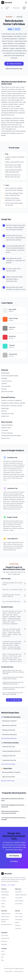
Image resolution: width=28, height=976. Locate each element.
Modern (17, 922)
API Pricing (4, 941)
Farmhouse (18, 928)
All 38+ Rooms (19, 916)
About (2, 951)
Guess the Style (5, 916)
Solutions (3, 897)
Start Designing (14, 855)
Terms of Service (18, 971)
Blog (2, 960)
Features (3, 900)
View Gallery (14, 861)
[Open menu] (26, 2)
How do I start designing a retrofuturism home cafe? (12, 806)
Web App (3, 885)
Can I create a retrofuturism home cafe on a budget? (13, 818)
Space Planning (19, 900)
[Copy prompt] (24, 583)
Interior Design (5, 891)
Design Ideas (7, 7)
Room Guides (18, 903)
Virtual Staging (5, 894)
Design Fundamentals (20, 894)
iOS (8, 885)
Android (12, 885)
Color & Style (18, 897)
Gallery (3, 903)
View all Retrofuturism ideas (9, 738)
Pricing (3, 906)
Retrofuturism (16, 8)
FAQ (2, 957)
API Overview (4, 935)
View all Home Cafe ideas (8, 764)
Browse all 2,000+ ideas (7, 780)
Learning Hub (18, 891)
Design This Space (15, 63)
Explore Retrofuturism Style (14, 68)
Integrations (4, 944)
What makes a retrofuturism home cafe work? (12, 799)
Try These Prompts (15, 700)
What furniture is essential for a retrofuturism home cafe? (10, 812)
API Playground (5, 938)
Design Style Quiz (5, 913)
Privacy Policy (8, 971)
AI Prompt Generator (6, 924)
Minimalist (17, 925)
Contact (3, 954)
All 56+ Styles (18, 913)
